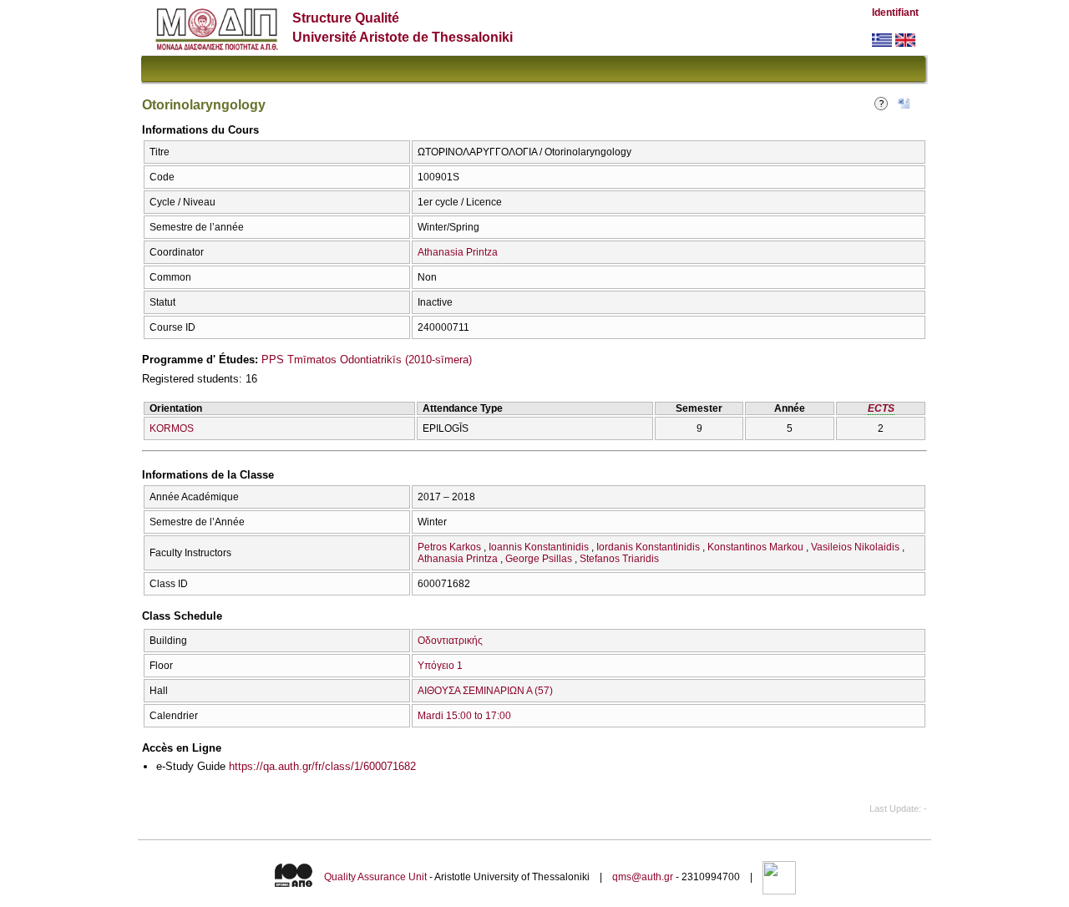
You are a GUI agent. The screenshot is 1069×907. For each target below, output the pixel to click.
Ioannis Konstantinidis (539, 547)
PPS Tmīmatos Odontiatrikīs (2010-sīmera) (366, 359)
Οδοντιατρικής (450, 640)
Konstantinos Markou (755, 547)
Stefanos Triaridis (619, 559)
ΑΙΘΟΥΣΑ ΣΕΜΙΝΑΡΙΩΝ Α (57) (485, 691)
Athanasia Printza (458, 252)
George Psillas (538, 559)
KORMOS (171, 428)
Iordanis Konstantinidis (648, 547)
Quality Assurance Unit (375, 877)
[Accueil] (217, 46)
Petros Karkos (449, 547)
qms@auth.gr (642, 877)
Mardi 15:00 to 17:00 (464, 716)
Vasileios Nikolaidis (855, 547)
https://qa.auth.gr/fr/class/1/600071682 (322, 766)
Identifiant (895, 12)
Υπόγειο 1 (440, 665)
